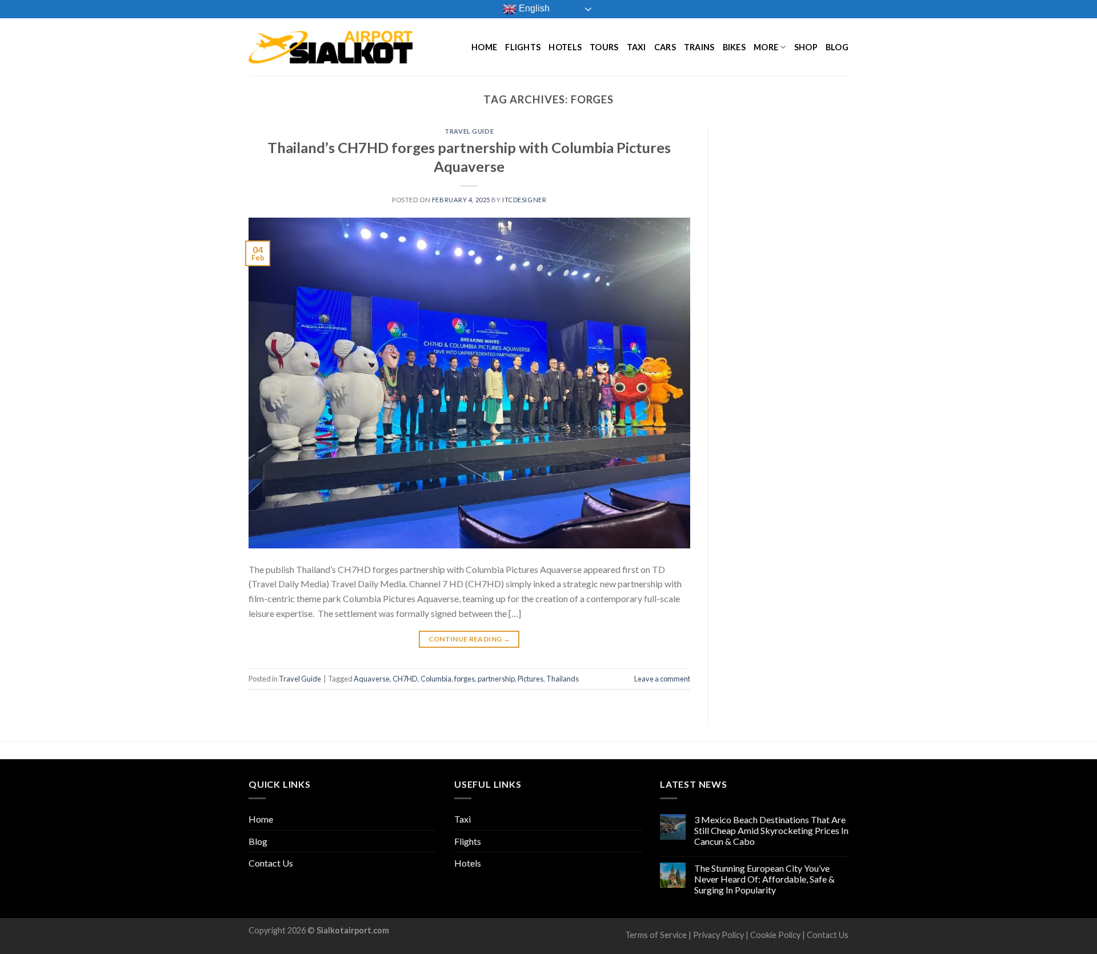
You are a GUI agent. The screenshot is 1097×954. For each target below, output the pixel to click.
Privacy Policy (718, 935)
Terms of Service (656, 935)
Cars (665, 47)
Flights (523, 47)
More (766, 47)
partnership (496, 678)
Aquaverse (372, 678)
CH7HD (405, 678)
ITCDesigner (524, 199)
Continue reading (470, 639)
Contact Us (271, 862)
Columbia (436, 678)
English (533, 8)
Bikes (734, 47)
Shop (806, 47)
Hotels (565, 47)
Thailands (562, 678)
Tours (604, 47)
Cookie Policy (775, 935)
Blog (837, 47)
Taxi (636, 47)
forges (464, 678)
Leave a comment (662, 678)
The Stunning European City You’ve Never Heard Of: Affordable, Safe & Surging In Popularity (764, 879)
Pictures (530, 678)
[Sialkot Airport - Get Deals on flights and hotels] (331, 47)
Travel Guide (469, 131)
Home (484, 47)
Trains (699, 47)
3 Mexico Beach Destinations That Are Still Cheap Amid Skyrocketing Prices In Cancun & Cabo (771, 830)
